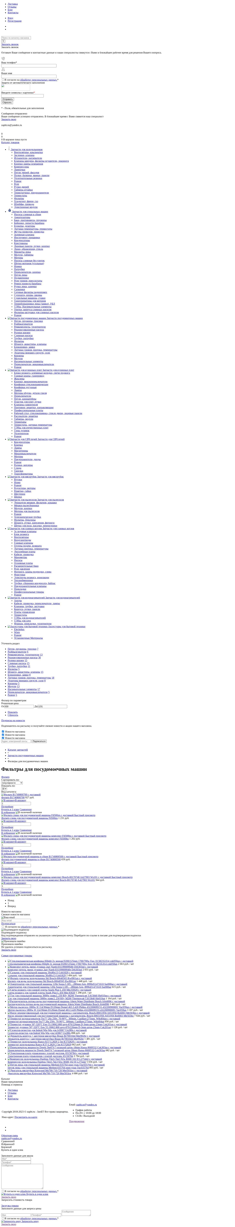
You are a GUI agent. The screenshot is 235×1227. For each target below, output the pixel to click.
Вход (10, 18)
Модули (12, 686)
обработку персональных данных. (38, 79)
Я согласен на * (32, 926)
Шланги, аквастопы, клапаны (24, 672)
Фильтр (5, 777)
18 (53, 677)
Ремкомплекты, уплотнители (23, 654)
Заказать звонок (10, 44)
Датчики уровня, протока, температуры (29, 677)
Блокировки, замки (18, 674)
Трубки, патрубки (17, 666)
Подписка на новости (13, 720)
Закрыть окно (8, 119)
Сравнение (26, 809)
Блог (10, 9)
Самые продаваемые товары (16, 955)
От (2, 706)
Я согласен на (31, 79)
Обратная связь (9, 1135)
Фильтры (13, 669)
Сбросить (13, 715)
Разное (11, 695)
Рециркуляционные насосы (23, 657)
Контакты (13, 12)
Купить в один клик (37, 1194)
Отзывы (12, 6)
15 (26, 660)
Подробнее (7, 806)
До (36, 706)
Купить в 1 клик (10, 809)
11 (29, 666)
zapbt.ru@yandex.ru (86, 1104)
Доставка (13, 4)
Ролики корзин (16, 660)
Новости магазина (14, 731)
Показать (13, 712)
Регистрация (14, 21)
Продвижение (76, 1121)
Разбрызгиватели (17, 651)
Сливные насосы (17, 663)
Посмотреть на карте (26, 1117)
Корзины (12, 683)
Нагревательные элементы (22, 689)
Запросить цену (30, 1221)
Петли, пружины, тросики (22, 649)
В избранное (8, 812)
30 (39, 657)
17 (38, 689)
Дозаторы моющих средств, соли (26, 680)
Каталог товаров (10, 142)
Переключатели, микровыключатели (28, 692)
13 (41, 654)
